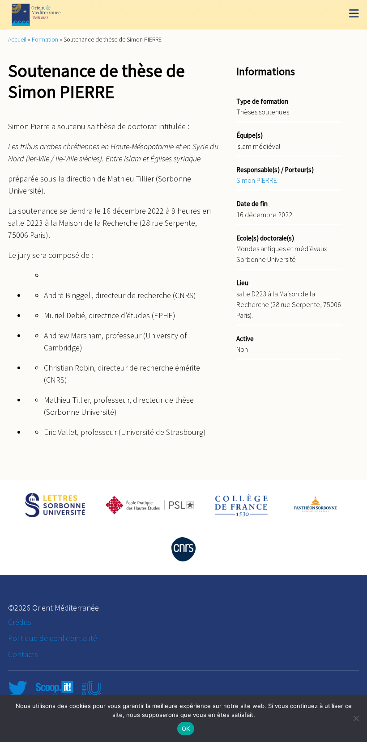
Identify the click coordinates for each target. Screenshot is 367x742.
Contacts (23, 654)
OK (186, 728)
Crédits (19, 622)
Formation (45, 39)
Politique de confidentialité (52, 638)
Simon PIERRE (256, 180)
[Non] (355, 718)
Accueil (17, 39)
